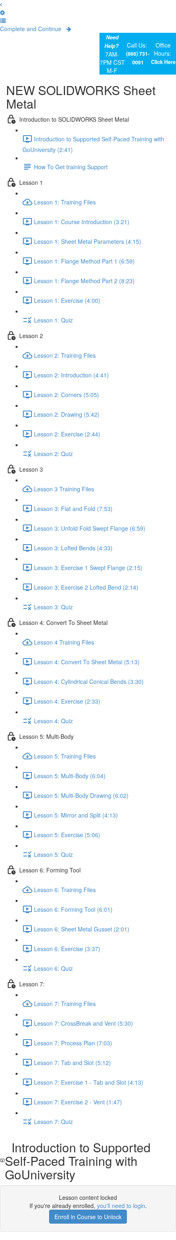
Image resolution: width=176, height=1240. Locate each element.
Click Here (163, 62)
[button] (1, 4)
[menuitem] (2, 12)
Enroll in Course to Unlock (88, 1217)
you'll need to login (121, 1205)
